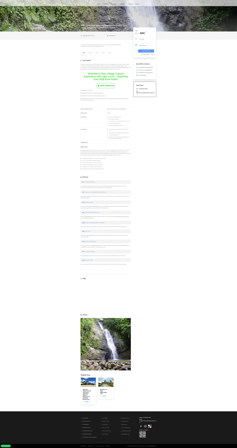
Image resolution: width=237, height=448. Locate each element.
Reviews (110, 52)
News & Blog (83, 446)
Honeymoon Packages (126, 430)
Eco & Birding (105, 418)
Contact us (137, 4)
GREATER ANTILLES (86, 421)
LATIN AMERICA (85, 424)
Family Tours (124, 424)
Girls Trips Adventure (126, 427)
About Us (131, 4)
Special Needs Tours (126, 433)
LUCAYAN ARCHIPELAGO (87, 430)
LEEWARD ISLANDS (86, 427)
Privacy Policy (91, 446)
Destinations (122, 4)
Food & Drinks (105, 424)
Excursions (104, 4)
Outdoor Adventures (106, 430)
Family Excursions (105, 421)
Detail (83, 52)
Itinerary (90, 52)
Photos (102, 52)
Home (99, 4)
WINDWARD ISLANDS (86, 433)
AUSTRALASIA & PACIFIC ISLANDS (89, 437)
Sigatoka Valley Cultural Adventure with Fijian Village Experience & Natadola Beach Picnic (87, 394)
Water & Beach (105, 433)
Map (97, 52)
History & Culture (105, 427)
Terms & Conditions (99, 446)
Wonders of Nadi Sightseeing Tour (103, 391)
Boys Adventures (125, 421)
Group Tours (113, 4)
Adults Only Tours (125, 418)
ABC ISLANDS (85, 418)
